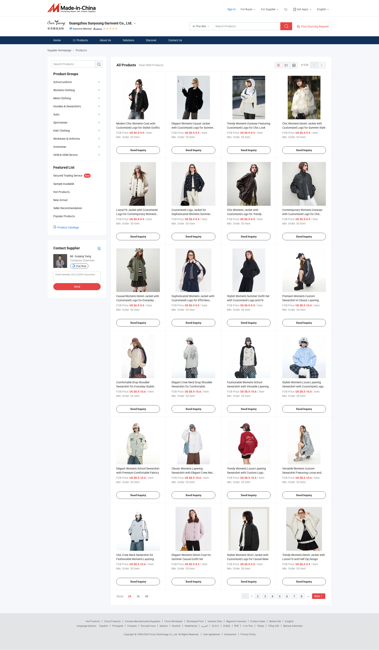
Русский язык (148, 625)
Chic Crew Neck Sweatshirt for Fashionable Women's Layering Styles (135, 559)
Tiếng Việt (273, 625)
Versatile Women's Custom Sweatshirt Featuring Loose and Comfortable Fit (301, 473)
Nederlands (191, 625)
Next (317, 596)
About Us (105, 40)
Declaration (230, 634)
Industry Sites (215, 621)
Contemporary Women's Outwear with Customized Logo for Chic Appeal (302, 214)
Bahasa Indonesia (292, 625)
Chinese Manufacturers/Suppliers (142, 621)
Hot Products (93, 621)
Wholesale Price (195, 621)
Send (77, 286)
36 (138, 596)
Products (82, 40)
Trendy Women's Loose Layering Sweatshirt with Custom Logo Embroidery (246, 473)
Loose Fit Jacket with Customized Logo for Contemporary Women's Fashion (137, 214)
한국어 (215, 625)
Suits (56, 114)
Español (103, 625)
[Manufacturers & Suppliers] (72, 7)
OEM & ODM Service (65, 155)
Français (132, 625)
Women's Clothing (64, 90)
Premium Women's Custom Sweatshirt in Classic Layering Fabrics (300, 300)
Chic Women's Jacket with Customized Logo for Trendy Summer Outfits (244, 214)
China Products (112, 621)
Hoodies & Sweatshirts (67, 106)
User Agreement (211, 634)
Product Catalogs (68, 227)
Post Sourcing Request (315, 26)
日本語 (226, 625)
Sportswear (60, 122)
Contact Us (175, 40)
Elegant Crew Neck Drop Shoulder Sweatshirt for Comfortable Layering (192, 386)
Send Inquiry (138, 150)
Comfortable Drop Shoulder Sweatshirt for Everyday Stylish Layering (135, 386)
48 (146, 596)
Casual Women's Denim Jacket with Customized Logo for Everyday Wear (137, 300)
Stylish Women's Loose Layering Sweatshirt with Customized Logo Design (303, 386)
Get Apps (302, 9)
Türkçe (260, 625)
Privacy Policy (248, 634)
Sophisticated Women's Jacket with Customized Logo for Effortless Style (193, 300)
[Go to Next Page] (322, 65)
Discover (151, 40)
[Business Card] (99, 248)
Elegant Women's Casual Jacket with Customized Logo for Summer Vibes (193, 128)
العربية (204, 625)
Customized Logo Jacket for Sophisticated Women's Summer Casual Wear (191, 214)
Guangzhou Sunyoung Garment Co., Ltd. (100, 23)
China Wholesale (173, 621)
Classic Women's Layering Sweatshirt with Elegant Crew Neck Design (193, 473)
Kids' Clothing (61, 130)
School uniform (62, 82)
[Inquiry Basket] (286, 9)
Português (117, 625)
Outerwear (59, 147)
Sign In (231, 9)
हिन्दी (236, 625)
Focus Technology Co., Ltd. (163, 634)
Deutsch (176, 625)
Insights (289, 621)
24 (129, 596)
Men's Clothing (62, 98)
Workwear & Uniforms (66, 138)
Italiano (164, 625)
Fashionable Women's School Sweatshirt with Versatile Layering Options (248, 386)
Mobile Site (275, 621)
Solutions (128, 40)
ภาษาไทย (248, 625)
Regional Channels (236, 621)
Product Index (257, 621)
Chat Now (81, 265)
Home (57, 40)
